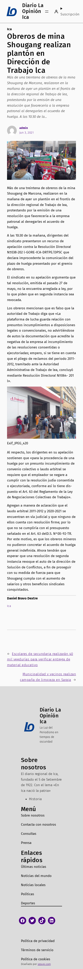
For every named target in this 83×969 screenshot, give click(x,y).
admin (23, 128)
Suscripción (70, 14)
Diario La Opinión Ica (33, 11)
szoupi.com (44, 964)
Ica (9, 29)
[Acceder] (56, 11)
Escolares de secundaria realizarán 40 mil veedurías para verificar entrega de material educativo (40, 659)
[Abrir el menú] (46, 11)
